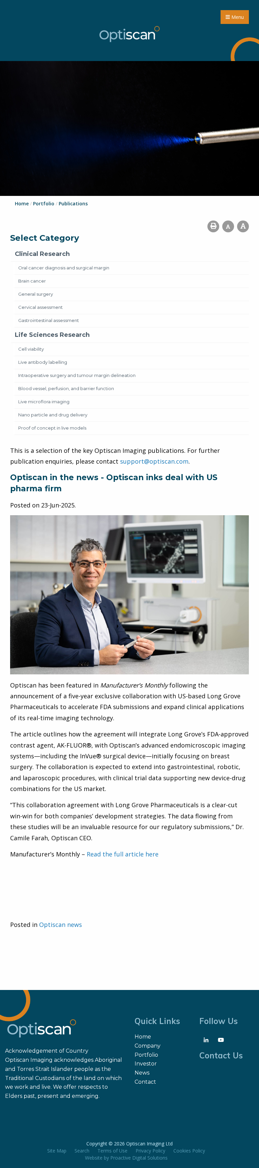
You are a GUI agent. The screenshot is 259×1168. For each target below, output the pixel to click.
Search (82, 1150)
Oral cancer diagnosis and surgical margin (63, 267)
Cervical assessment (40, 307)
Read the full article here (123, 854)
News (142, 1073)
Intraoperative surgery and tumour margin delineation (77, 375)
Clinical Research (42, 254)
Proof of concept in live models (52, 428)
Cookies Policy (189, 1150)
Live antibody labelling (42, 362)
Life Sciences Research (52, 335)
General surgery (35, 294)
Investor (146, 1063)
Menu (237, 17)
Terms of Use (112, 1150)
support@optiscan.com (154, 461)
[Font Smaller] (228, 226)
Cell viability (31, 349)
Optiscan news (60, 925)
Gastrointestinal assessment (48, 320)
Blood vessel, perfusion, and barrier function (66, 388)
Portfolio (146, 1055)
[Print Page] (213, 226)
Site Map (56, 1150)
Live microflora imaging (43, 401)
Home (143, 1036)
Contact (145, 1082)
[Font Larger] (243, 226)
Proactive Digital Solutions (139, 1158)
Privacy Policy (150, 1150)
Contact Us (221, 1055)
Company (148, 1046)
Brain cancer (32, 281)
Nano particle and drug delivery (52, 414)
